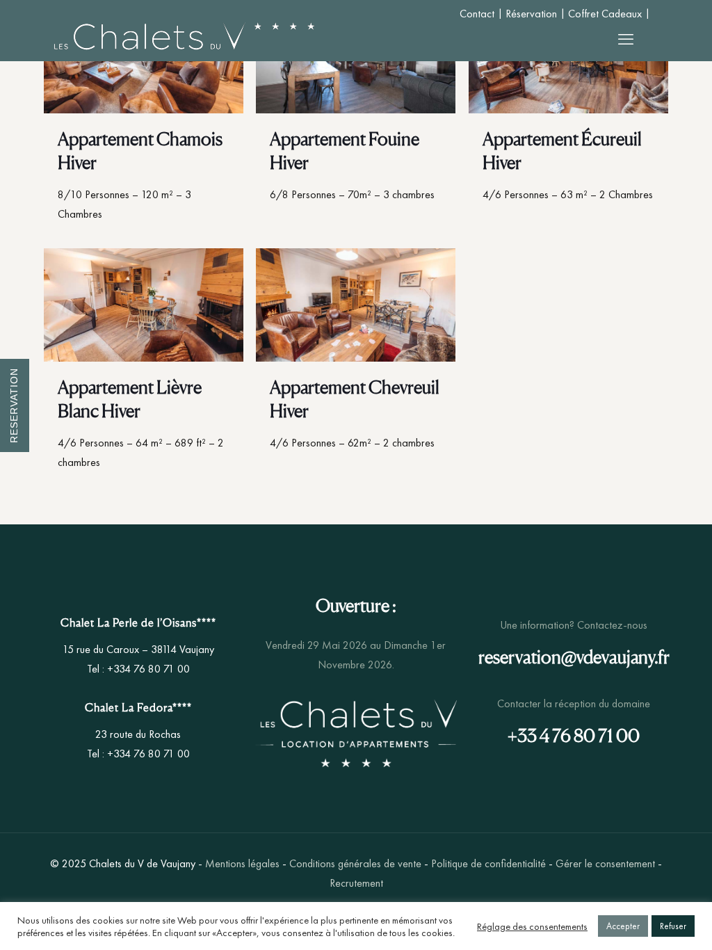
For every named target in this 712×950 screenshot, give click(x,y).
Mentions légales (242, 863)
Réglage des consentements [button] (532, 926)
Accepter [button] (623, 926)
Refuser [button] (673, 926)
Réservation (531, 13)
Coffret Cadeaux (605, 13)
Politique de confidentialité (488, 863)
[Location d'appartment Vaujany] (184, 40)
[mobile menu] (626, 39)
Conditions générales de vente (355, 863)
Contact (477, 13)
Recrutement (356, 882)
